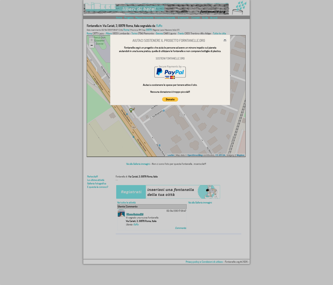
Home (119, 17)
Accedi (213, 17)
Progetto (129, 17)
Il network (183, 17)
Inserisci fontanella (165, 17)
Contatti (195, 17)
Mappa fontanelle (144, 17)
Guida (205, 17)
